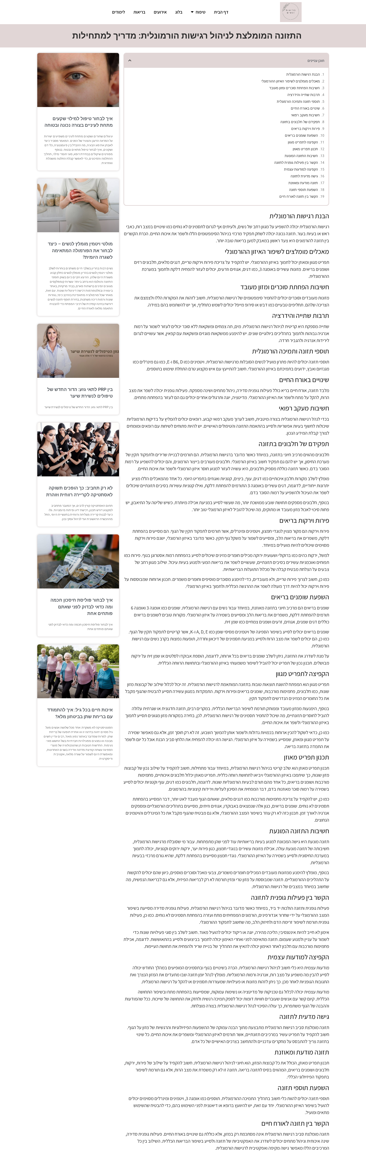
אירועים (160, 12)
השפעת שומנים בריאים (301, 136)
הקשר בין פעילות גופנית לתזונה (296, 163)
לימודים (118, 12)
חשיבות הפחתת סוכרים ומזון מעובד (294, 88)
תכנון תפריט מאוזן (305, 149)
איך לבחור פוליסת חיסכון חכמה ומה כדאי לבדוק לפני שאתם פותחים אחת (81, 607)
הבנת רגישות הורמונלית (303, 74)
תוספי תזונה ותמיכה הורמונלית (298, 102)
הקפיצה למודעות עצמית (301, 169)
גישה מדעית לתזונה (304, 176)
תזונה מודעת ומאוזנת (303, 183)
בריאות (139, 12)
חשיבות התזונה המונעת (301, 156)
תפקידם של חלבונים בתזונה (300, 122)
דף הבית (221, 12)
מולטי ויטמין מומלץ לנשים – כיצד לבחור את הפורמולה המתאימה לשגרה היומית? (80, 250)
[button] (129, 60)
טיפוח (200, 12)
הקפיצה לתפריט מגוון (303, 142)
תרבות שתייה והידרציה (303, 95)
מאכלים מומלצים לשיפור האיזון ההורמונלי (290, 81)
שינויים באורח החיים (305, 108)
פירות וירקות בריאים (305, 129)
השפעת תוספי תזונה (303, 190)
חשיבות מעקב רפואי (305, 115)
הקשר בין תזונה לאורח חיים (298, 197)
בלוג (178, 12)
